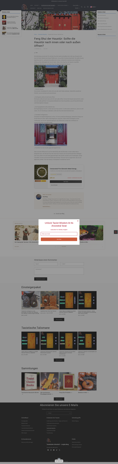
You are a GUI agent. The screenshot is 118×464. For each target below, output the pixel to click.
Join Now (59, 239)
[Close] (77, 221)
